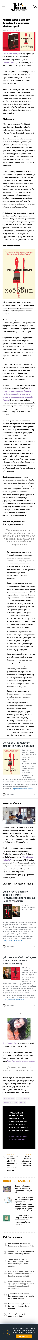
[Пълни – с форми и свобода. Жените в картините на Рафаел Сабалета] (7, 1189)
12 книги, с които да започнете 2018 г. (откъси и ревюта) (21, 1253)
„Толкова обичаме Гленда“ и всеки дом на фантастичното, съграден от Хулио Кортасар (24, 1220)
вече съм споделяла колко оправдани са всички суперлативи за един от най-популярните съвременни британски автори (18, 394)
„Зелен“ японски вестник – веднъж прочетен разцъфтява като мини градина (21, 1296)
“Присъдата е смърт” (12, 54)
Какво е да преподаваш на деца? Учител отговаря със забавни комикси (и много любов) (21, 1274)
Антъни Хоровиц (10, 63)
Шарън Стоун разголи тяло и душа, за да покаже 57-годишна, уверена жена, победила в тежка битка (21, 1285)
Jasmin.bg (19, 7)
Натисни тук (24, 1336)
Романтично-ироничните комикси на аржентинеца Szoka (21, 1245)
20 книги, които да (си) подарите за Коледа (17, 1315)
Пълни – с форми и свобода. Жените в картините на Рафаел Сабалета (24, 1189)
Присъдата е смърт (10, 1102)
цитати (22, 1102)
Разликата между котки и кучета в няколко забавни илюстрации (19, 1306)
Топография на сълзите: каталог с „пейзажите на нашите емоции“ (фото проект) (18, 1263)
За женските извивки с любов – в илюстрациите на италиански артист (12, 1162)
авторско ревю (9, 1098)
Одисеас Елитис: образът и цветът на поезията (26, 1160)
